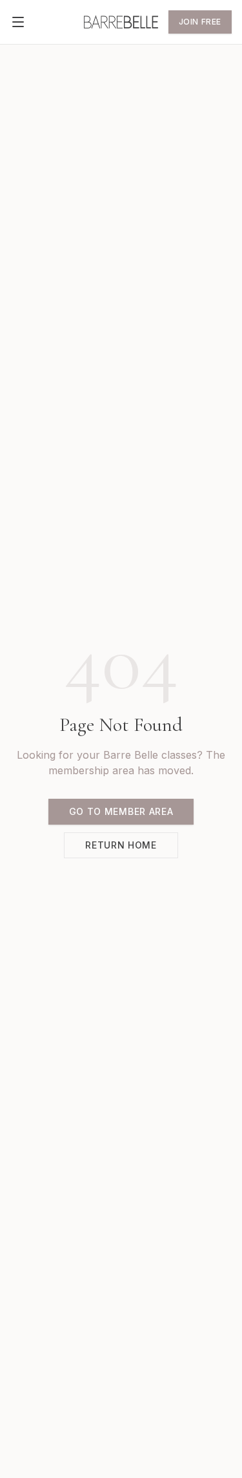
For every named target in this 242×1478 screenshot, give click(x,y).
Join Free (200, 21)
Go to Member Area (121, 811)
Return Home (121, 844)
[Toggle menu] (18, 22)
